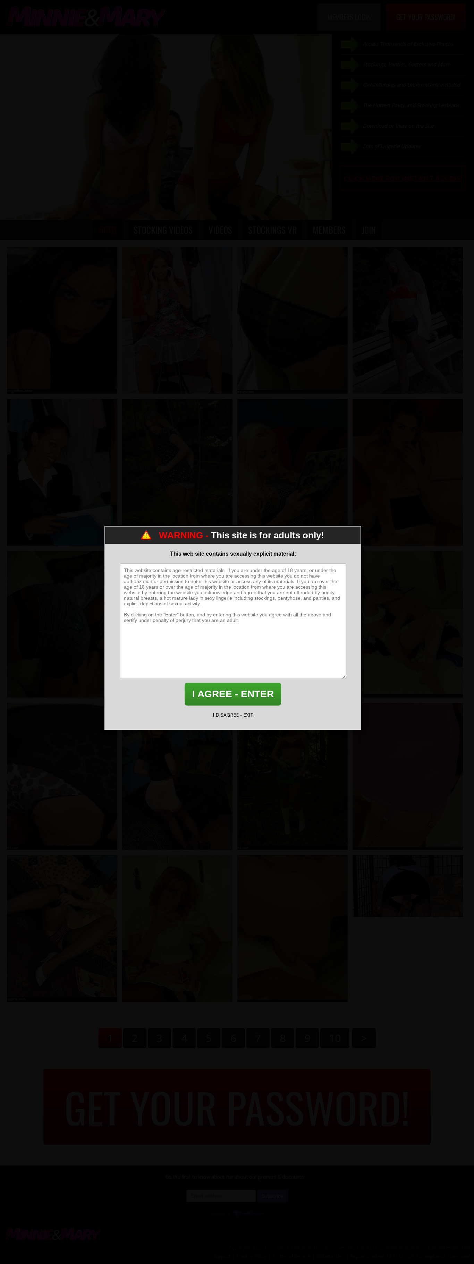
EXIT (248, 714)
